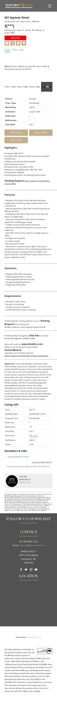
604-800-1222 (25, 482)
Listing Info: (12, 404)
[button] (21, 569)
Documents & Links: (16, 451)
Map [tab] (22, 49)
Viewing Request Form (18, 456)
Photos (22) (16, 132)
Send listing (41, 132)
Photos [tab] (15, 49)
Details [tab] (7, 49)
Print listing (16, 140)
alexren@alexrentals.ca (32, 545)
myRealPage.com (34, 637)
